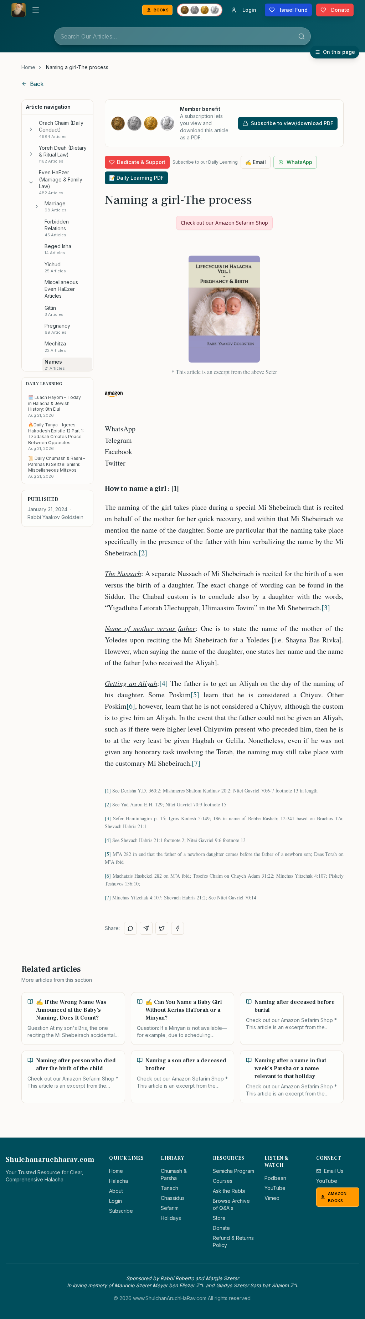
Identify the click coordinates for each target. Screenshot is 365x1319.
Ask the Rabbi (229, 1191)
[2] (143, 553)
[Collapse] (31, 183)
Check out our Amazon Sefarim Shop (224, 222)
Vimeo (271, 1198)
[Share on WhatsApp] (130, 928)
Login (115, 1201)
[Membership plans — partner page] (199, 10)
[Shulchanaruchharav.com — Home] (18, 10)
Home (28, 67)
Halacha (118, 1181)
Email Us (333, 1171)
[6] (131, 706)
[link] (77, 67)
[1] (108, 790)
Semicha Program (233, 1171)
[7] (196, 763)
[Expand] (31, 129)
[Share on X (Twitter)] (161, 928)
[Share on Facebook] (177, 928)
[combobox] (182, 36)
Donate (221, 1228)
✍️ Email (255, 162)
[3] (326, 607)
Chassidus (173, 1198)
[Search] (301, 36)
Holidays (171, 1218)
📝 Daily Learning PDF (136, 178)
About (116, 1191)
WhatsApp (299, 162)
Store (219, 1218)
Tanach (169, 1188)
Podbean (275, 1178)
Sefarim (170, 1208)
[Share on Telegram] (146, 928)
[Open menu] (35, 10)
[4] (163, 683)
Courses (222, 1181)
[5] (195, 694)
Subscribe (121, 1211)
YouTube (275, 1188)
